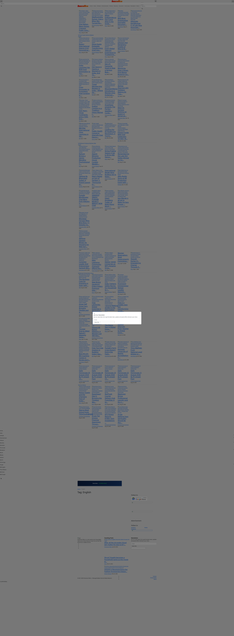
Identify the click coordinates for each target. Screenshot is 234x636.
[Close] (94, 313)
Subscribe (96, 322)
